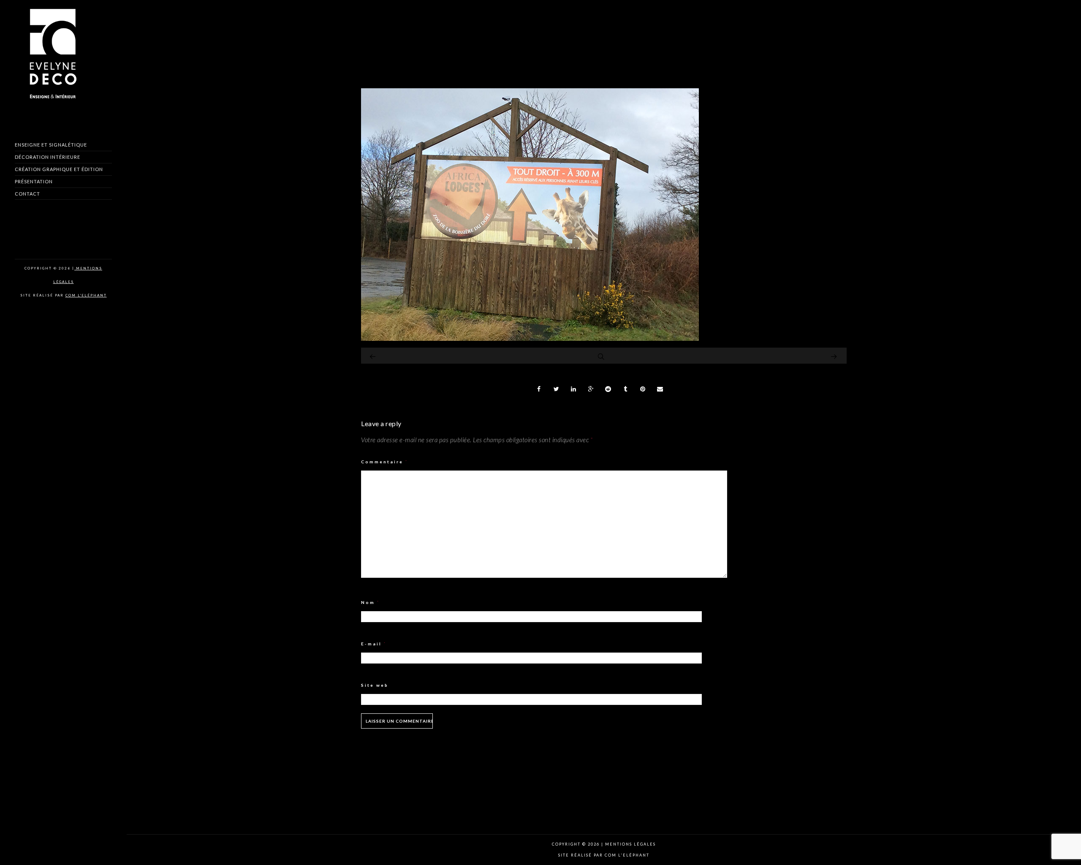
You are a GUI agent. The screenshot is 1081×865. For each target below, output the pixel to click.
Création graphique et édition (59, 169)
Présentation (34, 181)
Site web (374, 685)
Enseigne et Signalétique (51, 144)
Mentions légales (629, 844)
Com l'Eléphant (86, 295)
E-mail (374, 643)
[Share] (539, 389)
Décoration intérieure (47, 157)
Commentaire (384, 461)
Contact (27, 193)
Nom (370, 602)
